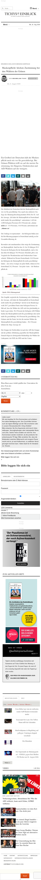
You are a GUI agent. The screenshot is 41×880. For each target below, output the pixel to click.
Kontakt (12, 855)
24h (4, 704)
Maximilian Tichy (19, 78)
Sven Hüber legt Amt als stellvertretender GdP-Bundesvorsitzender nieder (27, 711)
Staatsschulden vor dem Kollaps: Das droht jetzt (26, 810)
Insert (25, 876)
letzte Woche (13, 704)
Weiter (6, 401)
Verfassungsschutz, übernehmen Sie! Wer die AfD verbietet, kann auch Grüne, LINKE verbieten (20, 801)
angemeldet (14, 451)
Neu (23, 698)
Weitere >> (7, 762)
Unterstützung (23, 855)
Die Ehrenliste (27, 741)
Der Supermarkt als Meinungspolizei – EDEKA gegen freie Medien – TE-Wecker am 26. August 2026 (27, 754)
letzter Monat (25, 704)
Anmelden (6, 476)
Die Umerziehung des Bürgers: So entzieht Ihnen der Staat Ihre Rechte (25, 843)
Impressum (33, 855)
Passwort (4, 488)
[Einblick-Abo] (21, 603)
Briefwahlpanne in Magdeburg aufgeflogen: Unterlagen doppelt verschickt (27, 733)
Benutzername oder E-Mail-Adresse (14, 480)
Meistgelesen (11, 698)
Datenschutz (8, 858)
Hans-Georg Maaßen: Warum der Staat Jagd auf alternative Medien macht (26, 832)
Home (5, 855)
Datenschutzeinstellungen (24, 858)
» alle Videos (37, 768)
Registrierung (19, 476)
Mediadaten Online (10, 860)
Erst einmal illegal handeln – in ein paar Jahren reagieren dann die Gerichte (26, 821)
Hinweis (7, 446)
